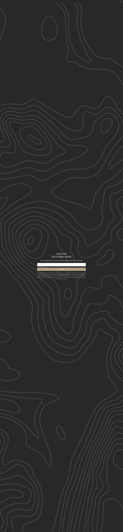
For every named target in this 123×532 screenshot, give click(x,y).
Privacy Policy (68, 275)
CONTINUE (61, 269)
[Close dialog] (121, 2)
